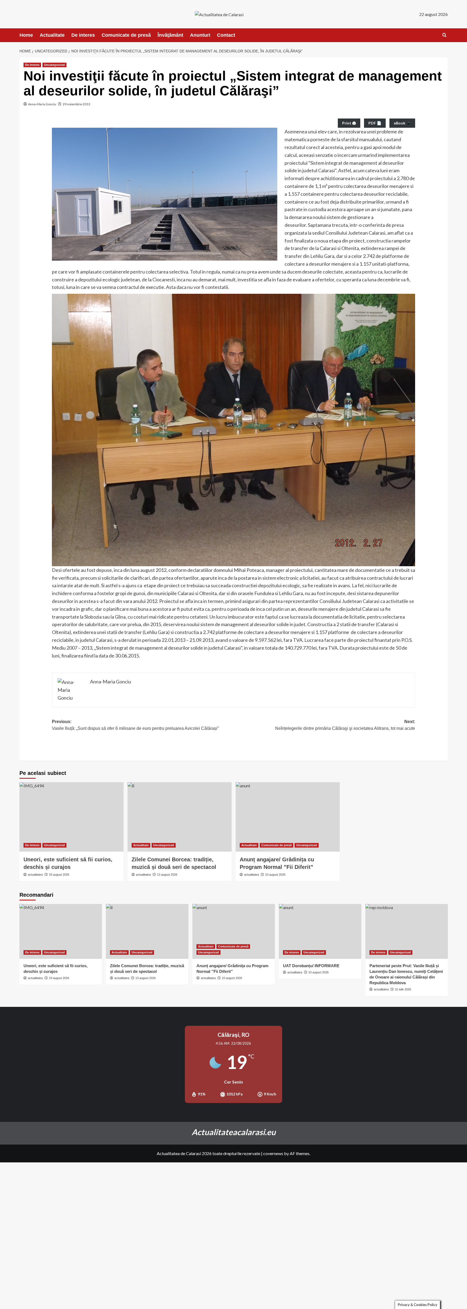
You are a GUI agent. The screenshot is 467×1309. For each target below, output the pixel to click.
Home (26, 35)
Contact (226, 35)
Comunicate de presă (126, 35)
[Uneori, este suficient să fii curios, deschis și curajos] (71, 817)
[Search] (444, 35)
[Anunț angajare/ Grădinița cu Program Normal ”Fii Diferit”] (288, 817)
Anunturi (200, 35)
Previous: (135, 725)
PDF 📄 (374, 123)
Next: (345, 725)
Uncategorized (54, 64)
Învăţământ (170, 35)
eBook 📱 (402, 123)
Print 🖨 (349, 123)
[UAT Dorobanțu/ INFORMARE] (320, 931)
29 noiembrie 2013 (76, 104)
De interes (83, 35)
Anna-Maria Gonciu (42, 104)
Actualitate (52, 35)
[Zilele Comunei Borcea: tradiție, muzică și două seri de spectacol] (180, 817)
